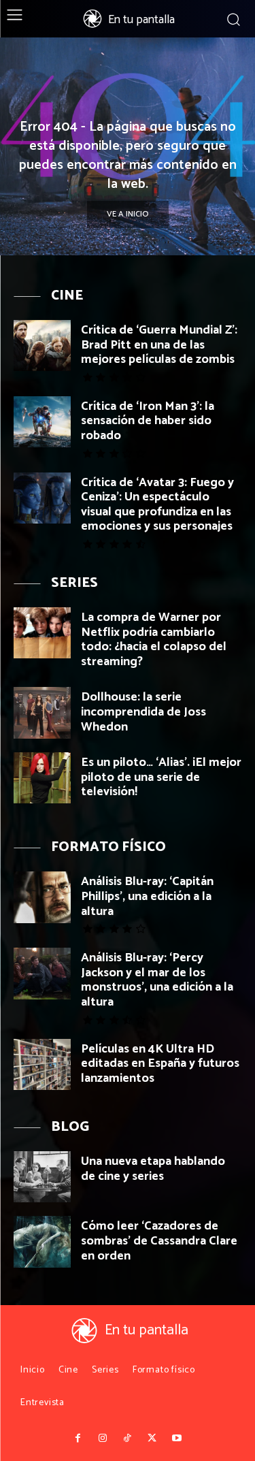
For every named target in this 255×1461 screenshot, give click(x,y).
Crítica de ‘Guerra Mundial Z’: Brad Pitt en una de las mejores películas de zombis (159, 345)
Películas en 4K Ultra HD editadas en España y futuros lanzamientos (160, 1064)
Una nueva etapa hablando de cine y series (153, 1169)
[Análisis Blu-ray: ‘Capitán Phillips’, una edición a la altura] (42, 896)
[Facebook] (78, 1438)
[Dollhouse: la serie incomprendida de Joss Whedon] (42, 712)
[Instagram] (102, 1438)
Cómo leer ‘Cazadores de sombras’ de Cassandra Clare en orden (159, 1241)
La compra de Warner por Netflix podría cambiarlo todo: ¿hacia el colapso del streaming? (153, 639)
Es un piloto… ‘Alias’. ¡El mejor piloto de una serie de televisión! (161, 777)
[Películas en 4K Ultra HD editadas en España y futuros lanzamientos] (42, 1064)
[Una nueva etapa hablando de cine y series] (42, 1176)
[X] (152, 1438)
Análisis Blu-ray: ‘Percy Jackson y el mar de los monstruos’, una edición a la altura (157, 980)
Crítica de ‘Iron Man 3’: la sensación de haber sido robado (147, 421)
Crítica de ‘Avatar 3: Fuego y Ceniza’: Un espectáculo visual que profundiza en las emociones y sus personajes (157, 504)
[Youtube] (177, 1438)
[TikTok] (127, 1438)
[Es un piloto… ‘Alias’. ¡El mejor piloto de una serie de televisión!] (42, 777)
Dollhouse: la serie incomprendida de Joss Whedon (143, 712)
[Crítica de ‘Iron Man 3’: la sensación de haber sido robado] (42, 421)
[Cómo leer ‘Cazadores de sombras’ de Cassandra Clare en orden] (42, 1241)
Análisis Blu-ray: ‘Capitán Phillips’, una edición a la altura (147, 896)
